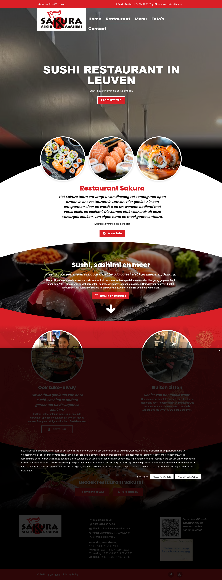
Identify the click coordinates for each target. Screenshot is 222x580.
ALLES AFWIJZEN (162, 476)
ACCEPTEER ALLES (188, 476)
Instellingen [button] (142, 476)
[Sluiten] (219, 351)
